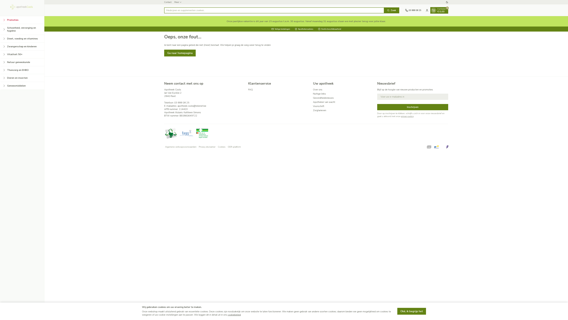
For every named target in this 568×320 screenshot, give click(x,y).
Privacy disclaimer (207, 146)
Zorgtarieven (319, 110)
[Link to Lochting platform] (447, 147)
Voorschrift (318, 106)
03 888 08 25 (181, 102)
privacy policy (407, 116)
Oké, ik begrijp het (411, 311)
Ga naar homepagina (180, 53)
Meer (176, 2)
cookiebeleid (234, 314)
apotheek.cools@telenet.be (192, 106)
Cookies (221, 146)
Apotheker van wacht (324, 102)
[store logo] (22, 8)
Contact (167, 2)
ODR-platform (234, 146)
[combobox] (274, 10)
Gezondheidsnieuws (323, 98)
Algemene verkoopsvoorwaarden (180, 146)
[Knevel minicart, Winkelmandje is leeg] (433, 10)
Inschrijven (412, 107)
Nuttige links (319, 93)
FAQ (250, 89)
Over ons (317, 89)
